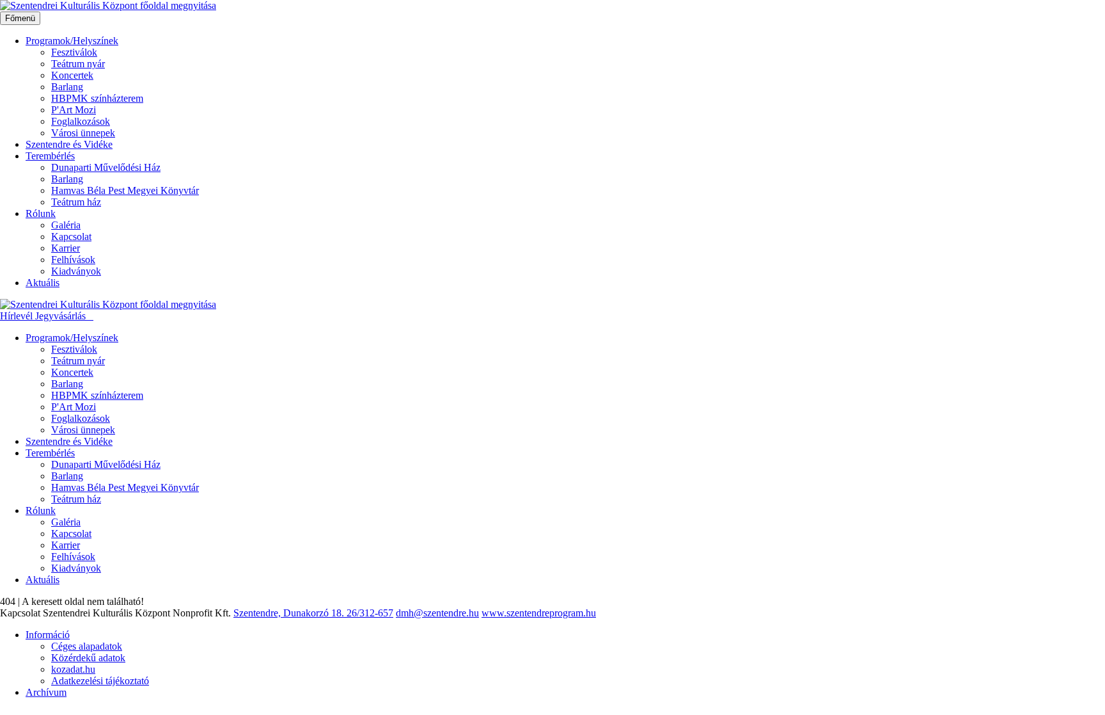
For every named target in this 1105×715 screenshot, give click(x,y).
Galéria (66, 225)
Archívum (46, 692)
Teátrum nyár (78, 63)
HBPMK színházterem (97, 98)
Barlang (67, 86)
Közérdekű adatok (88, 657)
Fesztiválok (74, 52)
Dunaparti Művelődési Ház (106, 167)
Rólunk (41, 213)
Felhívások (73, 259)
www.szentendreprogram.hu (539, 612)
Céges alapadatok (86, 646)
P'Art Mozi (73, 109)
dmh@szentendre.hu (437, 612)
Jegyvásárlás (61, 315)
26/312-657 (370, 612)
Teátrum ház (76, 202)
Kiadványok (76, 271)
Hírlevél (17, 315)
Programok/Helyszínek (72, 40)
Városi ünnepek (83, 132)
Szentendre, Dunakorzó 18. (290, 612)
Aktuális (42, 282)
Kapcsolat (71, 236)
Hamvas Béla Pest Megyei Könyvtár (125, 190)
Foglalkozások (80, 121)
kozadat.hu (73, 669)
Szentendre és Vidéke (69, 144)
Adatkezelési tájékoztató (100, 680)
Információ (48, 634)
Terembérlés (50, 155)
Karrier (65, 248)
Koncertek (72, 75)
